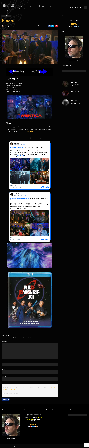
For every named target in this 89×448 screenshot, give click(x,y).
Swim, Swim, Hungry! (83, 446)
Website (4, 376)
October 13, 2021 (75, 103)
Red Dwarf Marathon (6, 15)
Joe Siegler (7, 26)
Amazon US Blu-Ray (25, 138)
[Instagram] (72, 7)
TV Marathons (30, 6)
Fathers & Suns (30, 131)
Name (4, 362)
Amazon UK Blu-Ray (35, 138)
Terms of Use (11, 389)
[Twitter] (67, 7)
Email (3, 369)
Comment (5, 342)
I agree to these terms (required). (11, 393)
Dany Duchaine (28, 446)
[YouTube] (75, 7)
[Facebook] (70, 7)
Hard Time (74, 82)
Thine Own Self (75, 91)
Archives (56, 6)
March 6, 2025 (74, 94)
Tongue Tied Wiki (16, 138)
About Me (21, 6)
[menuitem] (22, 6)
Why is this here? (74, 20)
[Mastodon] (77, 7)
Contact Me (22, 9)
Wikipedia (9, 138)
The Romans (74, 101)
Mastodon (34, 446)
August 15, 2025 (75, 85)
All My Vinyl (41, 6)
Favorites (49, 6)
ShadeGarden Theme (19, 446)
